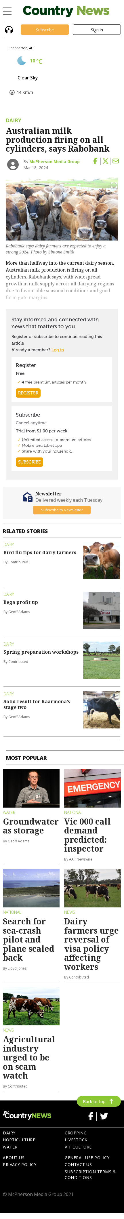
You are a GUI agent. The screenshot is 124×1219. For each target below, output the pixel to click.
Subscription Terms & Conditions (90, 1174)
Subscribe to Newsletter (62, 509)
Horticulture (19, 1139)
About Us (13, 1157)
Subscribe (45, 30)
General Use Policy (87, 1157)
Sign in (97, 30)
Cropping (76, 1133)
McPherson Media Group (54, 161)
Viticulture (78, 1147)
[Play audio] (8, 29)
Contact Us (78, 1164)
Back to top (94, 1101)
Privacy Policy (19, 1164)
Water (10, 1147)
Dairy (9, 1133)
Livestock (76, 1139)
